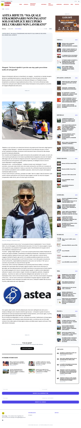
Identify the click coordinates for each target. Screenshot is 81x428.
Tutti (76, 39)
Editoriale (43, 4)
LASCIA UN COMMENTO (27, 348)
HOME (20, 4)
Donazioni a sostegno (33, 4)
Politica (77, 4)
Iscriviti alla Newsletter (40, 393)
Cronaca (26, 4)
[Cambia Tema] (79, 1)
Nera (72, 4)
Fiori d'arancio (50, 4)
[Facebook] (2, 420)
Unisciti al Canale (40, 402)
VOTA (50, 28)
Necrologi (66, 4)
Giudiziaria (59, 4)
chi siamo (30, 415)
